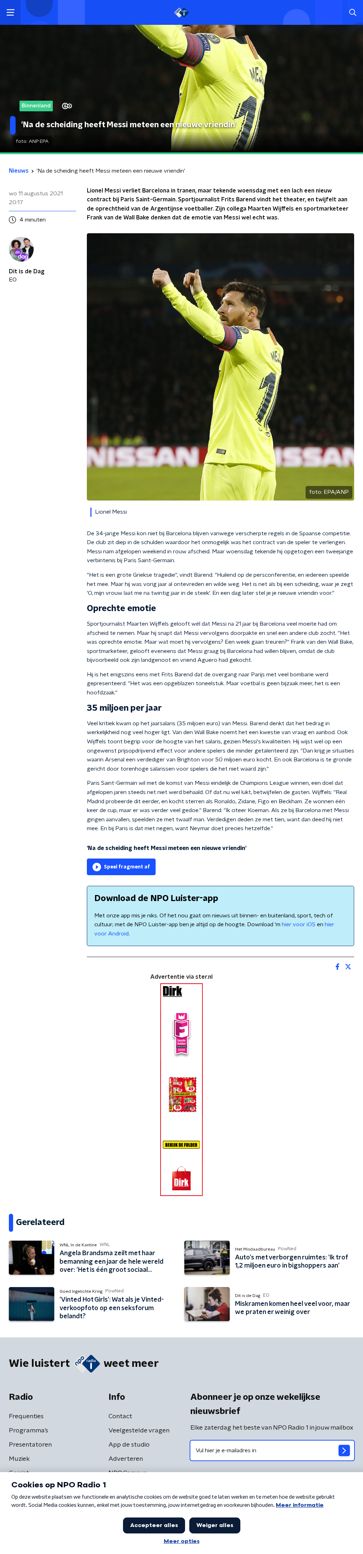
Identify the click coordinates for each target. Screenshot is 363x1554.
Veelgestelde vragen (138, 1430)
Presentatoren (30, 1445)
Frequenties (26, 1416)
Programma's (28, 1430)
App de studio (129, 1445)
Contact (120, 1416)
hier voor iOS (298, 924)
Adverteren (125, 1459)
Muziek (19, 1459)
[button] (10, 12)
